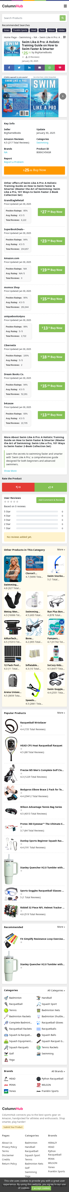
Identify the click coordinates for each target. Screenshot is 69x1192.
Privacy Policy (9, 1146)
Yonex (6, 30)
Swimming (25, 37)
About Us (7, 1142)
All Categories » (56, 990)
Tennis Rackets (49, 1047)
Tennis (13, 1010)
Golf (11, 1053)
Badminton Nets (50, 1010)
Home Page (10, 37)
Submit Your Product (13, 1127)
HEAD (12, 1078)
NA (35, 37)
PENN (12, 1084)
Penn (42, 30)
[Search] (63, 18)
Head (33, 30)
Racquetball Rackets (20, 1028)
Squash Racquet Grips (53, 1041)
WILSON (46, 1084)
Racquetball (16, 1004)
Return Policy (9, 1163)
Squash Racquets (19, 1047)
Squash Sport (49, 1004)
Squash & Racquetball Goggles (20, 1034)
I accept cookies (41, 1188)
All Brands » (58, 1071)
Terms (5, 1151)
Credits (6, 1159)
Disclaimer (8, 1155)
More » (61, 549)
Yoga (12, 1059)
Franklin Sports (20, 30)
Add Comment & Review (51, 499)
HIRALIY (52, 1142)
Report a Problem (14, 162)
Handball (46, 997)
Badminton (15, 997)
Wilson (51, 30)
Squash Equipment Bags (20, 1041)
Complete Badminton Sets (20, 1022)
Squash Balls (48, 1034)
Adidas (61, 30)
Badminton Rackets (20, 1016)
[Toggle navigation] (65, 6)
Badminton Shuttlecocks (53, 1016)
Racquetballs (48, 1028)
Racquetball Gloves (52, 1022)
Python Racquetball (52, 1078)
